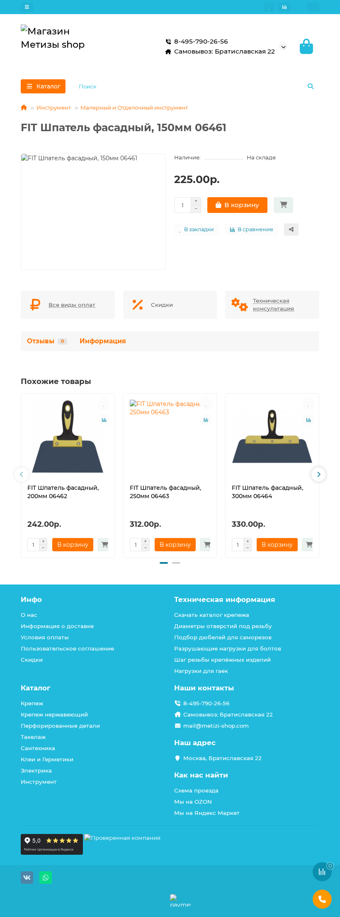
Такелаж (33, 737)
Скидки (32, 659)
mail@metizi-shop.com (216, 725)
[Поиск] (310, 86)
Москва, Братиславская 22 (222, 758)
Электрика (36, 770)
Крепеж (32, 703)
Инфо (31, 599)
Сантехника (38, 748)
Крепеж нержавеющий (54, 714)
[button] (22, 474)
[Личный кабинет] (313, 7)
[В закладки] (104, 404)
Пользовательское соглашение (67, 648)
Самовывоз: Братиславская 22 (228, 714)
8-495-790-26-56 (206, 703)
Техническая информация (224, 599)
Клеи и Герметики (47, 759)
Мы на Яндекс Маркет (207, 812)
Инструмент (53, 107)
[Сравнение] (284, 7)
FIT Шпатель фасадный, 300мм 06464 (267, 492)
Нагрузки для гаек (201, 671)
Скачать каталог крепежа (211, 614)
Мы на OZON (193, 801)
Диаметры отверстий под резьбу (223, 626)
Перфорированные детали (60, 725)
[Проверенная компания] (122, 852)
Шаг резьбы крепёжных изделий (222, 659)
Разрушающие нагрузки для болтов (227, 648)
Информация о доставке (57, 626)
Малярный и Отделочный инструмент (134, 107)
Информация (103, 341)
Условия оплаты (45, 637)
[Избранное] (269, 7)
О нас (29, 614)
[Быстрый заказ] (283, 205)
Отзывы (45, 341)
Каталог (36, 688)
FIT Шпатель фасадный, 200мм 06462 (63, 492)
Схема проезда (196, 790)
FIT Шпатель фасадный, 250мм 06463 (165, 492)
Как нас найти (201, 775)
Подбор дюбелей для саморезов (223, 637)
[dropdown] (27, 7)
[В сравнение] (104, 419)
